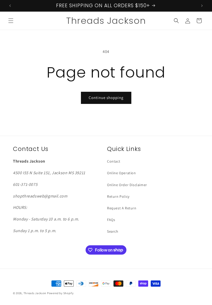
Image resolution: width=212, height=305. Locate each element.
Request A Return (122, 208)
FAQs (111, 219)
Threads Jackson (35, 293)
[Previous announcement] (10, 5)
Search (112, 231)
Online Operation (121, 173)
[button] (11, 20)
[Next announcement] (202, 5)
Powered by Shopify (60, 293)
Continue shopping (106, 97)
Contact (113, 161)
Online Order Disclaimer (127, 184)
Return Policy (118, 196)
